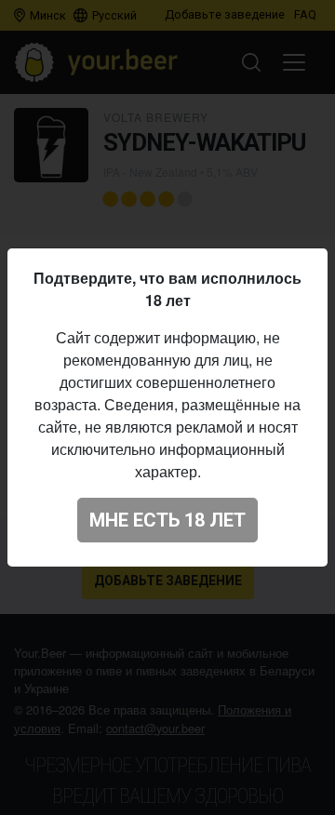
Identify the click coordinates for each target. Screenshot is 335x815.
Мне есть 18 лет (167, 520)
